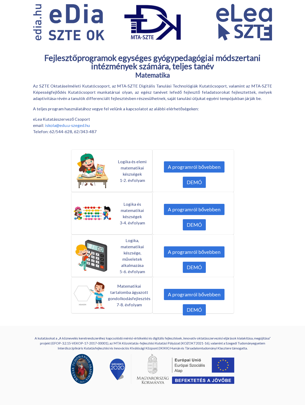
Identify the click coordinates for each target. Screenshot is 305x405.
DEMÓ (194, 182)
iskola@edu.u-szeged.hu (67, 125)
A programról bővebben (194, 167)
